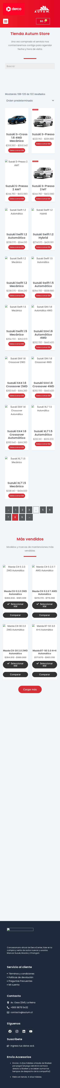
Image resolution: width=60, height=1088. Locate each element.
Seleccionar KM (17, 150)
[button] (5, 21)
